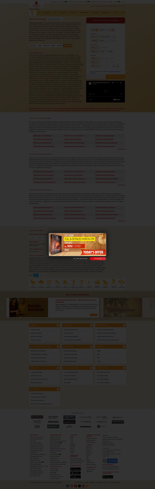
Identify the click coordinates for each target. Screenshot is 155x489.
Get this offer (98, 258)
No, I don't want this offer (81, 258)
